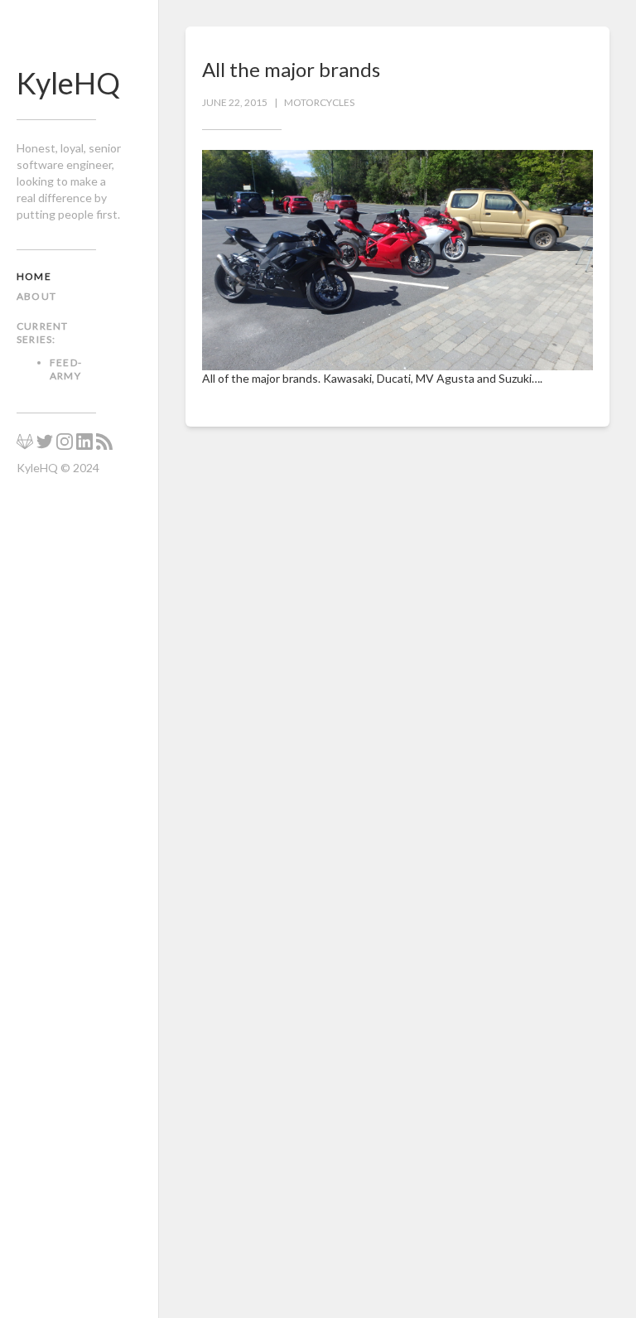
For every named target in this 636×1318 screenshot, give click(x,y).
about (36, 296)
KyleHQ (68, 83)
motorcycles (319, 102)
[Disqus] (398, 660)
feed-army (66, 369)
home (34, 276)
